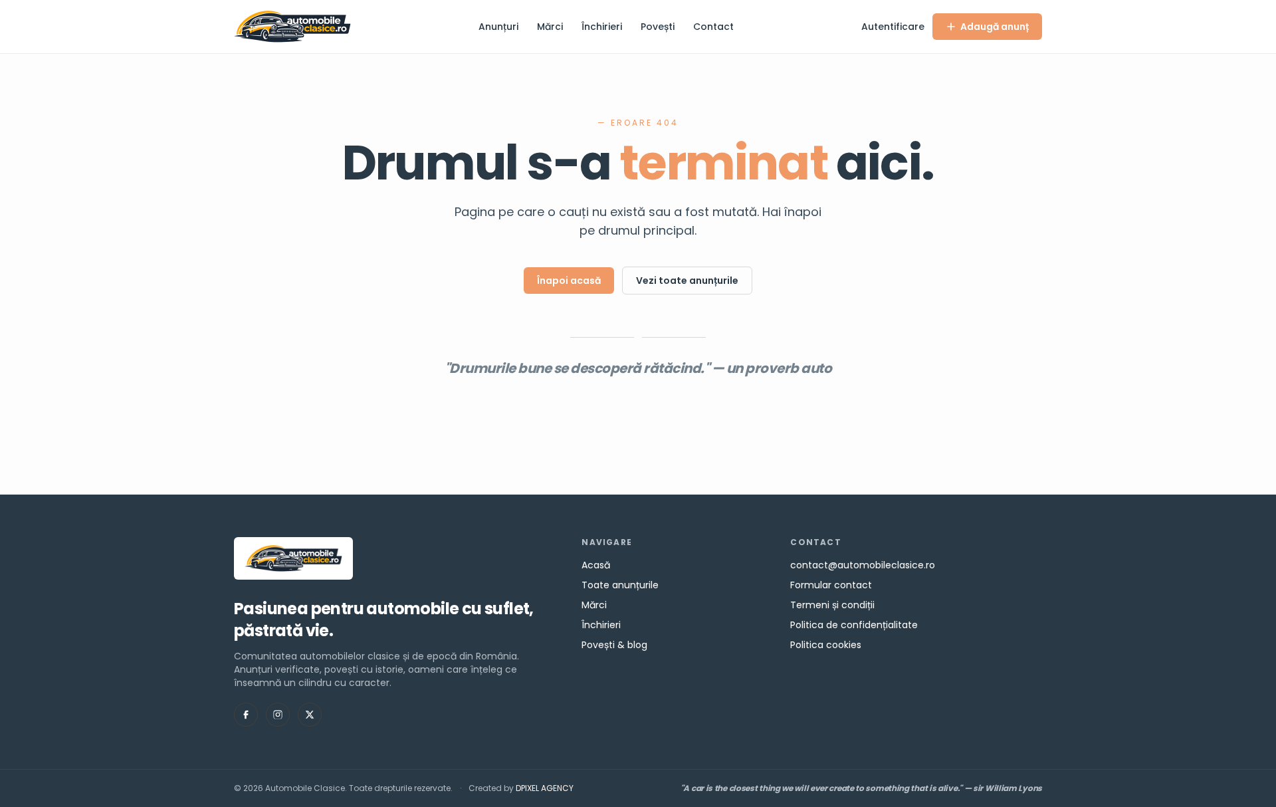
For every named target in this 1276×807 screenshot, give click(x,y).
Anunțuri (498, 26)
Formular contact (831, 585)
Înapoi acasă (569, 280)
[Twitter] (310, 715)
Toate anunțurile (620, 585)
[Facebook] (246, 715)
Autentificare (892, 26)
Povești (658, 26)
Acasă (596, 565)
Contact (713, 26)
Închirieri (602, 26)
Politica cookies (825, 644)
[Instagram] (278, 715)
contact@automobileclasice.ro (862, 565)
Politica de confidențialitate (854, 625)
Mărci (550, 26)
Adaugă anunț (994, 26)
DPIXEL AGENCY (545, 788)
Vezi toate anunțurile (687, 280)
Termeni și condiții (832, 605)
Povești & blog (614, 644)
